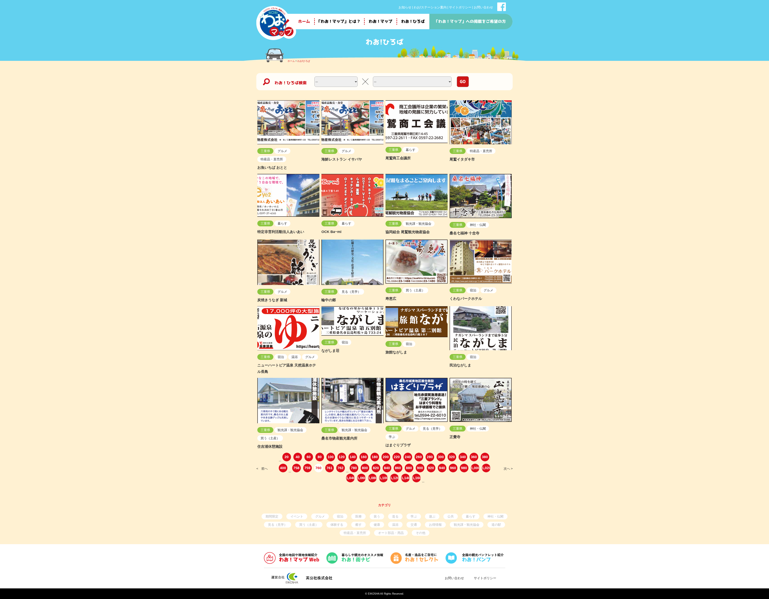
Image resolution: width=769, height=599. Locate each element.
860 (398, 468)
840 (387, 468)
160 (364, 457)
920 (431, 468)
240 (408, 457)
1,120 (394, 478)
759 (307, 468)
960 (453, 468)
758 (296, 468)
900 (420, 468)
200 (386, 457)
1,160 (416, 478)
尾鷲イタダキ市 (462, 159)
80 (320, 457)
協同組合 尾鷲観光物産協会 (408, 232)
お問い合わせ (483, 7)
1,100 (383, 478)
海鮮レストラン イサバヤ (341, 159)
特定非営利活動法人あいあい (280, 232)
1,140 (405, 478)
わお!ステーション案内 (430, 7)
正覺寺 (455, 437)
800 (365, 468)
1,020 (486, 468)
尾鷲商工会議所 (398, 158)
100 (331, 457)
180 (375, 457)
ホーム (291, 61)
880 (409, 468)
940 (442, 468)
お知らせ (405, 7)
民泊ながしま (460, 365)
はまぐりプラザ (398, 445)
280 (430, 457)
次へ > (508, 468)
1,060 (361, 478)
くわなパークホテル (466, 299)
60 (309, 457)
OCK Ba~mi (331, 232)
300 (441, 457)
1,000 (475, 468)
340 (463, 457)
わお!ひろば (303, 61)
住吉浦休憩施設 (270, 446)
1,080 (372, 478)
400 (283, 468)
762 (340, 468)
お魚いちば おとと (272, 168)
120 (342, 457)
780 (354, 468)
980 (464, 468)
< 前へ (262, 468)
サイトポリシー (460, 7)
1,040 (350, 478)
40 (298, 457)
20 (287, 457)
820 (376, 468)
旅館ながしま (396, 352)
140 (353, 457)
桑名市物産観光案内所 (339, 438)
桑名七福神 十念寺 (464, 233)
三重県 (265, 151)
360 (474, 457)
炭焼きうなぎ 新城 (272, 300)
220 (397, 457)
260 (419, 457)
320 (452, 457)
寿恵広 (391, 299)
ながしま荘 (330, 351)
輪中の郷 (328, 300)
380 (485, 457)
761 (329, 468)
